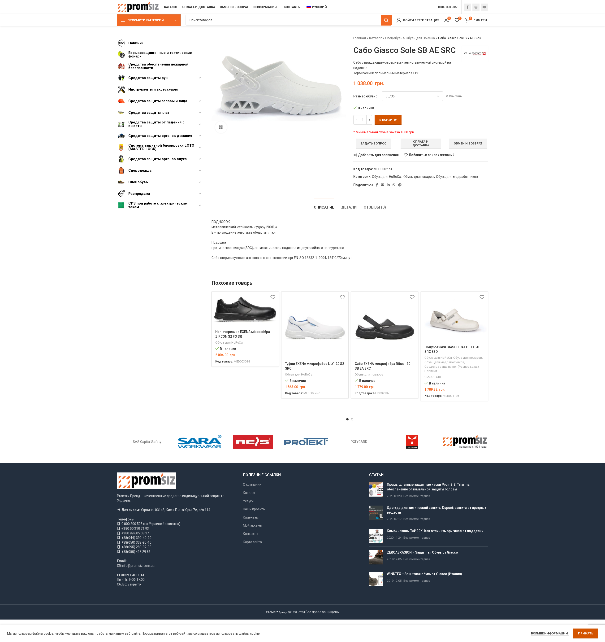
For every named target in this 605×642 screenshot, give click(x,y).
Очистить (455, 96)
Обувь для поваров (418, 177)
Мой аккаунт (253, 525)
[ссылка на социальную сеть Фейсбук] (467, 7)
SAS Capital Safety (147, 442)
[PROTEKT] (306, 442)
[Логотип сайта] (138, 7)
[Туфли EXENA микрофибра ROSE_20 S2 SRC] (314, 325)
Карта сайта (252, 542)
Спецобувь (393, 38)
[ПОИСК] (386, 20)
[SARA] (199, 442)
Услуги (248, 501)
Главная (359, 38)
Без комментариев (416, 496)
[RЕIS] (253, 442)
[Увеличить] (221, 127)
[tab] (324, 205)
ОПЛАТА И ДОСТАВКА (420, 143)
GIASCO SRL (433, 377)
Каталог (375, 38)
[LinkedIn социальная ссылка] (388, 185)
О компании (252, 484)
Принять (585, 633)
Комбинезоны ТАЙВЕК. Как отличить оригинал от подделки (435, 531)
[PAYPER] (411, 442)
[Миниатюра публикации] (376, 490)
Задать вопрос (373, 143)
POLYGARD (359, 442)
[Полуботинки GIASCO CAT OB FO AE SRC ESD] (454, 317)
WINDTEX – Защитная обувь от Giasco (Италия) (424, 574)
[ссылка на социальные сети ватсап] (394, 185)
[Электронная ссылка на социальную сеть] (382, 185)
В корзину (388, 120)
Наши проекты (254, 509)
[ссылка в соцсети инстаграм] (476, 7)
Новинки (430, 371)
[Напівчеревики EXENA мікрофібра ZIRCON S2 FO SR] (245, 309)
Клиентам (251, 517)
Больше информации (550, 633)
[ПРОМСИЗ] (465, 442)
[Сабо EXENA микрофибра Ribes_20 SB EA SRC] (384, 325)
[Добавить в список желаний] (273, 297)
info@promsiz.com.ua (138, 566)
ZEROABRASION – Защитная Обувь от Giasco (422, 552)
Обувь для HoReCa (420, 38)
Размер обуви (364, 96)
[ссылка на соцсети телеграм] (400, 185)
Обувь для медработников (457, 177)
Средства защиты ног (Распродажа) (451, 366)
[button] (347, 419)
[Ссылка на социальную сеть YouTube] (484, 7)
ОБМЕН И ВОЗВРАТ (468, 143)
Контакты (250, 534)
